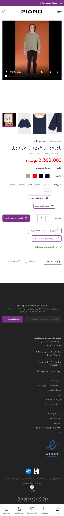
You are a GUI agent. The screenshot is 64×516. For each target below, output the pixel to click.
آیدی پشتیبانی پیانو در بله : (50, 361)
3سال (46, 184)
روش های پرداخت (54, 413)
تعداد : (58, 218)
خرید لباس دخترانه (53, 404)
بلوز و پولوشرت (39, 141)
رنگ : (59, 168)
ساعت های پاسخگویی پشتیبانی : (47, 337)
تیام (24, 483)
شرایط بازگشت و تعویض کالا (50, 385)
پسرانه (53, 141)
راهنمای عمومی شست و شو (49, 427)
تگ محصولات (14, 261)
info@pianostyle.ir (46, 371)
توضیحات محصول (52, 261)
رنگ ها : (58, 176)
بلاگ (60, 394)
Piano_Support (54, 355)
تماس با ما (57, 380)
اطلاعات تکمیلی (32, 261)
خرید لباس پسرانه (54, 399)
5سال (29, 184)
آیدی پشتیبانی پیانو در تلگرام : (49, 351)
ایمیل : (58, 371)
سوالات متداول (55, 418)
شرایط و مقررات (55, 390)
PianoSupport (55, 364)
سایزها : (58, 184)
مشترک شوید (14, 319)
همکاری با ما (56, 432)
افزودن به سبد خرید (14, 218)
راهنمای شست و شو (42, 206)
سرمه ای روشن (43, 168)
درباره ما (58, 422)
